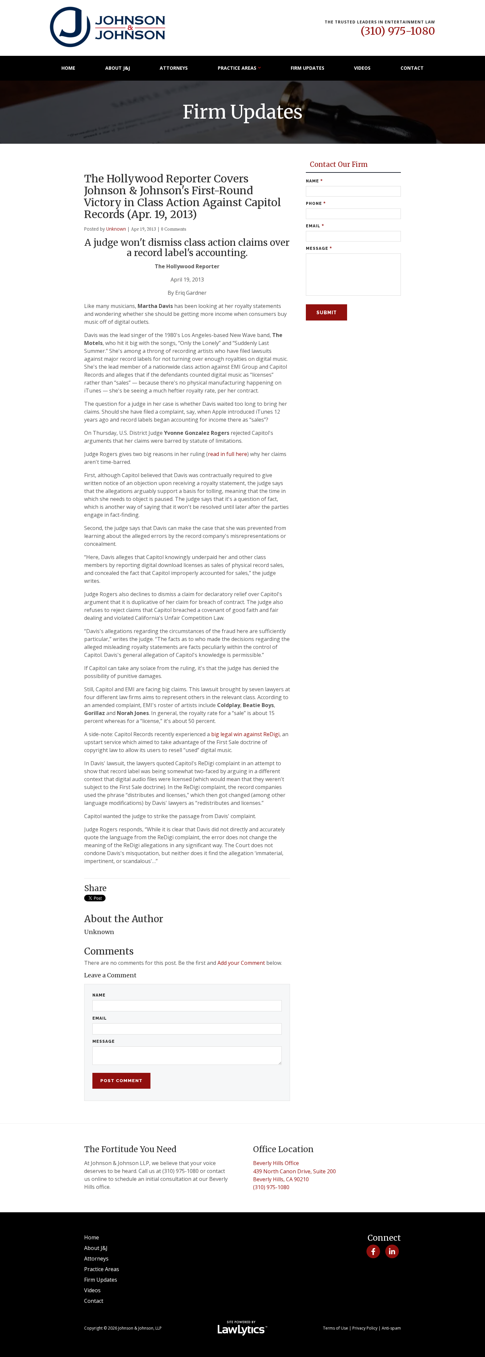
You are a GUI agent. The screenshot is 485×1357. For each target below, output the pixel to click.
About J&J (117, 68)
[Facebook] (373, 1251)
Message (103, 1041)
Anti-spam (391, 1328)
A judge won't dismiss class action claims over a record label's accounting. (187, 248)
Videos (362, 68)
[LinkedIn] (392, 1251)
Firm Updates (307, 68)
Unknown (116, 229)
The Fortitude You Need (130, 1149)
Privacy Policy (364, 1328)
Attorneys (174, 68)
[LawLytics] (242, 1328)
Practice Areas (237, 68)
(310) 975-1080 (398, 31)
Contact (412, 68)
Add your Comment (241, 962)
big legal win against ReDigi (245, 734)
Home (68, 68)
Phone (316, 203)
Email (99, 1018)
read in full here (227, 454)
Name (99, 995)
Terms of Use (335, 1328)
